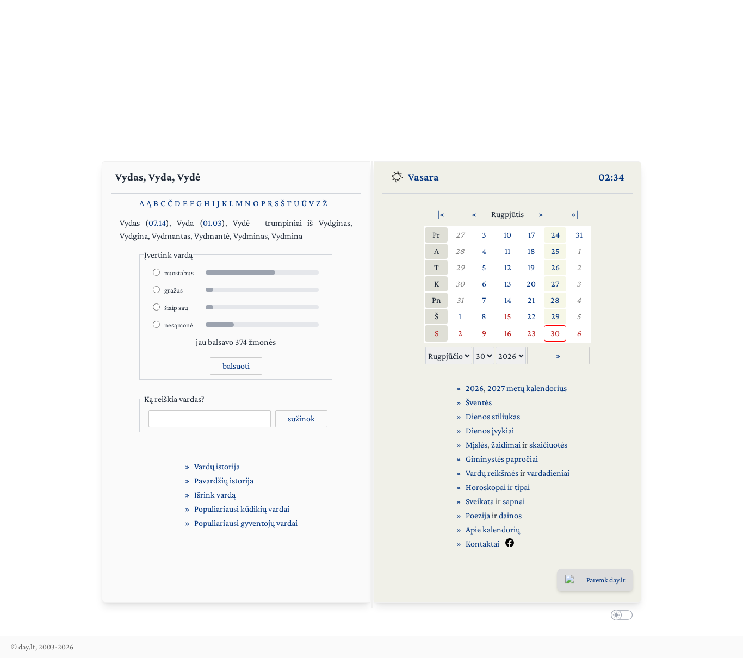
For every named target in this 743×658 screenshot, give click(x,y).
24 (555, 234)
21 (531, 300)
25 (555, 251)
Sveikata (480, 501)
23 (531, 333)
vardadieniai (548, 472)
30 (460, 283)
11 (507, 251)
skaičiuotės (548, 444)
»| (574, 214)
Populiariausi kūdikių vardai (241, 508)
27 (460, 234)
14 (507, 300)
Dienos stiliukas (493, 416)
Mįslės (476, 444)
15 (507, 316)
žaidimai (506, 444)
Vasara (423, 177)
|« (440, 214)
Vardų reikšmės (492, 472)
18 (531, 251)
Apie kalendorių (493, 529)
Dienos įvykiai (490, 430)
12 (507, 267)
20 (531, 283)
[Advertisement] (371, 76)
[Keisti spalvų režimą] (619, 616)
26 (555, 267)
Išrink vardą (215, 494)
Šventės (479, 402)
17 (531, 234)
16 (507, 333)
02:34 (611, 177)
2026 (475, 388)
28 (460, 251)
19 (531, 267)
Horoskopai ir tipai (498, 487)
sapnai (514, 501)
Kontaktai (482, 543)
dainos (510, 515)
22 (531, 316)
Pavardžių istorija (223, 480)
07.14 (157, 222)
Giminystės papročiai (502, 458)
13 (507, 283)
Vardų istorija (217, 466)
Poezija (478, 515)
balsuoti (236, 365)
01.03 (212, 222)
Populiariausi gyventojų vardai (246, 522)
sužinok (301, 418)
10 (507, 234)
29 (460, 267)
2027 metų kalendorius (527, 388)
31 (579, 234)
